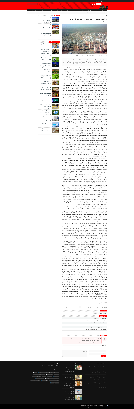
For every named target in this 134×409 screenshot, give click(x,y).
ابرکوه (95, 10)
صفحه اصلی (95, 12)
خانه (105, 1)
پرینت (99, 21)
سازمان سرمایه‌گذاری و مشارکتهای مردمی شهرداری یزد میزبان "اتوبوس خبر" (91, 324)
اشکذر (72, 10)
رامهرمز (57, 378)
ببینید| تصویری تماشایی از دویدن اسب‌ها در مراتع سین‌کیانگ (45, 35)
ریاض (37, 378)
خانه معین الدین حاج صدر (54, 380)
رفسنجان (47, 10)
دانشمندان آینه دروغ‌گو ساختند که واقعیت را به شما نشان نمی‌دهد (45, 112)
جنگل (38, 380)
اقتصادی (86, 12)
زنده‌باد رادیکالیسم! (99, 387)
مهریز (62, 10)
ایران (102, 10)
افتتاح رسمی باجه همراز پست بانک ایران (98, 318)
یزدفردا (42, 378)
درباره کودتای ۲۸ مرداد (97, 367)
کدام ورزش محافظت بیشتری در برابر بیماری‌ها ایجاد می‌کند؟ (46, 118)
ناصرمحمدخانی (41, 372)
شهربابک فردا (56, 10)
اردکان (91, 10)
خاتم (76, 10)
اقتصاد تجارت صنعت (103, 313)
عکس (102, 1)
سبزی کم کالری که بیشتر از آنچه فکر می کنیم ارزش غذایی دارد (45, 77)
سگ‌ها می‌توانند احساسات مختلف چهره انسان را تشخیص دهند (45, 106)
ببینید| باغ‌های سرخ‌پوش (46, 27)
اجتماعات (50, 376)
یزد (98, 10)
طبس (68, 10)
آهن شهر (57, 374)
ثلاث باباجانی (56, 376)
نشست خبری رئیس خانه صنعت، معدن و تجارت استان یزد (95, 320)
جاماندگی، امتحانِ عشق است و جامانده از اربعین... (95, 384)
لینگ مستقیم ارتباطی (49, 378)
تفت (79, 10)
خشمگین (33, 380)
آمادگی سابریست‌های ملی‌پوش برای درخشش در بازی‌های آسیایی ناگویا (45, 65)
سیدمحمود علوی (50, 374)
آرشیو (96, 1)
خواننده (57, 382)
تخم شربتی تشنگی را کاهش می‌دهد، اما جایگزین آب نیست (45, 83)
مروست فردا (33, 10)
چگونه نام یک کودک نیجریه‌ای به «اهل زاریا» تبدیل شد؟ (69, 385)
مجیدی (35, 372)
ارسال (104, 22)
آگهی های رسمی (41, 10)
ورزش (45, 376)
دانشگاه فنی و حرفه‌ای (37, 376)
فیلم (99, 1)
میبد (65, 10)
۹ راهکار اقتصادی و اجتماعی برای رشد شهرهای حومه (88, 19)
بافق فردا (87, 10)
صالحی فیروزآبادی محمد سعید (39, 374)
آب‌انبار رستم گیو (45, 380)
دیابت (52, 382)
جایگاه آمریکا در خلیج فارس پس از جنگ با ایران (96, 373)
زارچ (51, 10)
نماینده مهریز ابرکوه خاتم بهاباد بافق (52, 372)
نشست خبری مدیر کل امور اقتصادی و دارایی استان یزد (95, 329)
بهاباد (83, 10)
